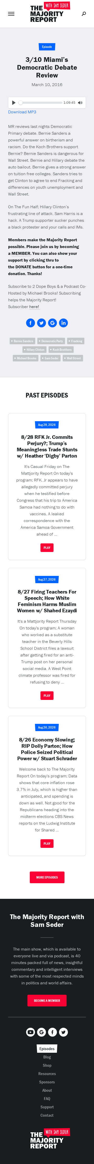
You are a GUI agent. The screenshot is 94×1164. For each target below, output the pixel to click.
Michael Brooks (26, 358)
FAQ (47, 1098)
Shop (47, 1065)
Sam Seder (51, 358)
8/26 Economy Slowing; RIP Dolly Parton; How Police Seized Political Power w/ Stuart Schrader (47, 749)
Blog (47, 1057)
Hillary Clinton (35, 349)
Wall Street (74, 358)
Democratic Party (52, 341)
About (47, 1090)
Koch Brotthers (62, 349)
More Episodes (47, 877)
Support (47, 1107)
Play (47, 547)
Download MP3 (22, 112)
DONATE (23, 267)
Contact (47, 1115)
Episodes (47, 1048)
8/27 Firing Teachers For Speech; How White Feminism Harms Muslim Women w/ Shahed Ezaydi (47, 601)
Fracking (76, 341)
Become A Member (47, 1000)
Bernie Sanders (23, 341)
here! (34, 306)
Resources (47, 1073)
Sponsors (47, 1082)
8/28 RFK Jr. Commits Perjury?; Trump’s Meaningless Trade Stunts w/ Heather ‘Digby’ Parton (47, 446)
